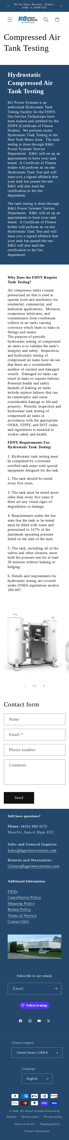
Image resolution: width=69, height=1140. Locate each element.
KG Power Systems (32, 1110)
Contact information (36, 1131)
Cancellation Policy (24, 897)
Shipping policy (50, 1123)
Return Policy (19, 909)
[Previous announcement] (8, 6)
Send (19, 798)
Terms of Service (22, 915)
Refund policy (30, 1116)
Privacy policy (53, 1116)
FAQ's (13, 891)
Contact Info (18, 921)
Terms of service (24, 1123)
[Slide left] (25, 686)
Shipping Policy (21, 903)
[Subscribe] (55, 988)
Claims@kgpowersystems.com (34, 866)
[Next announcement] (61, 6)
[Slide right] (44, 686)
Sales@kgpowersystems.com (32, 850)
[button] (9, 19)
